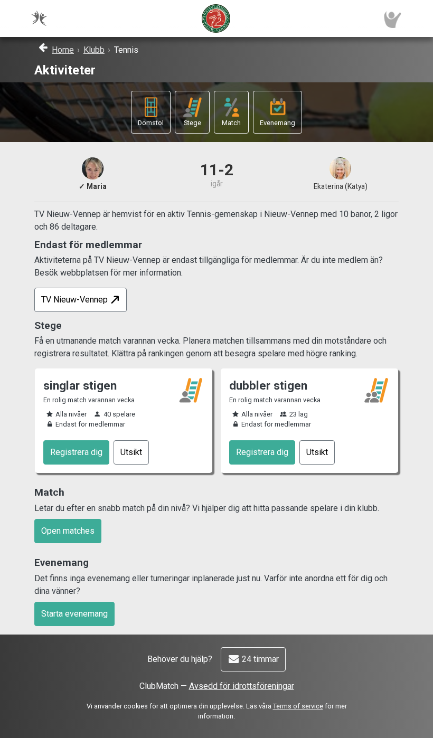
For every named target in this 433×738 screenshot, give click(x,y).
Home (63, 50)
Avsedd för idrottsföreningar (241, 686)
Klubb (94, 50)
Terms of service (298, 706)
